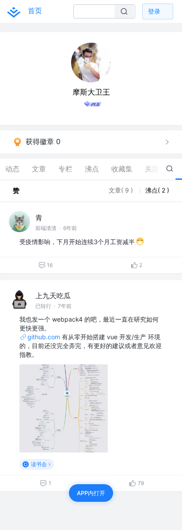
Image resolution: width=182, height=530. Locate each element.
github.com (43, 337)
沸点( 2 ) (157, 190)
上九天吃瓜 (53, 295)
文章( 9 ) (122, 190)
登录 (154, 11)
